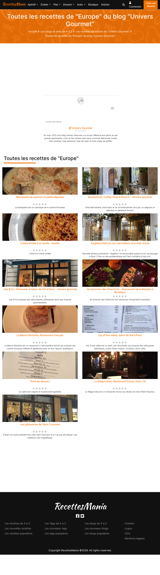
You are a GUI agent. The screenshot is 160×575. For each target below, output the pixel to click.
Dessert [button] (67, 4)
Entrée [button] (45, 4)
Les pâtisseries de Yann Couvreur (40, 424)
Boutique (93, 4)
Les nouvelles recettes (18, 528)
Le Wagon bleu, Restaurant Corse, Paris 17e (120, 381)
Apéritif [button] (32, 4)
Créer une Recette (151, 5)
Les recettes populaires (18, 533)
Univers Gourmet (81, 128)
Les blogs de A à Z (96, 523)
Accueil (33, 31)
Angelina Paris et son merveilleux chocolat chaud (120, 243)
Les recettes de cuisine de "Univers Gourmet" (103, 31)
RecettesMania (13, 4)
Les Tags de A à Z (55, 523)
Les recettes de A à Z (17, 523)
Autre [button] (80, 4)
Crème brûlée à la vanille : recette (40, 243)
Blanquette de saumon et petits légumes (40, 197)
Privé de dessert (40, 381)
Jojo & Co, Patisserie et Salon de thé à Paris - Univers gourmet (40, 289)
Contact (129, 523)
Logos (128, 528)
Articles (105, 4)
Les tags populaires (56, 533)
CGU (127, 533)
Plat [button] (55, 4)
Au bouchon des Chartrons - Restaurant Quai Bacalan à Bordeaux (120, 291)
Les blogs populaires (97, 533)
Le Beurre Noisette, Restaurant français (40, 335)
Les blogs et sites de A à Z (57, 31)
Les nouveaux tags (56, 528)
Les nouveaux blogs (96, 528)
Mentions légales (135, 538)
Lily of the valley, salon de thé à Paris (120, 335)
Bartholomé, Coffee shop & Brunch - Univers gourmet (120, 197)
